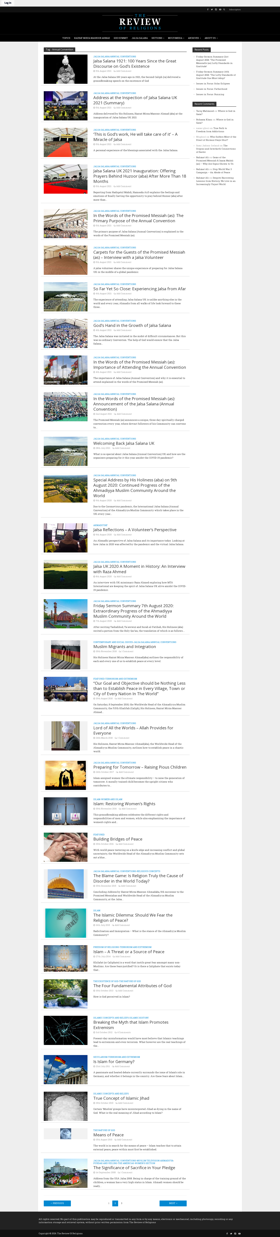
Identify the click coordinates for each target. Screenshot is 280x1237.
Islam (96, 799)
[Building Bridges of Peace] (66, 846)
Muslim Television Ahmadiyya (155, 1161)
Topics (66, 38)
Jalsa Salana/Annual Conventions (114, 57)
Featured (99, 679)
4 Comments (124, 1032)
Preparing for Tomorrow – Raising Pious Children (140, 767)
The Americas (126, 1163)
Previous (58, 1203)
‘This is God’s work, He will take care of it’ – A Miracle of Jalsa (135, 136)
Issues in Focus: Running (210, 94)
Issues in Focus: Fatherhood (211, 88)
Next (172, 1203)
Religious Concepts (148, 871)
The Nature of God (130, 981)
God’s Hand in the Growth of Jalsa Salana (132, 325)
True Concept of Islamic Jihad (121, 1098)
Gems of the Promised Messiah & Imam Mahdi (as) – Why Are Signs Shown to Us (214, 160)
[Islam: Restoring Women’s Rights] (66, 811)
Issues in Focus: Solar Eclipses (213, 83)
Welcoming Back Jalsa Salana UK (123, 443)
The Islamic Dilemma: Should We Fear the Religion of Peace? (133, 917)
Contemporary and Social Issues (113, 642)
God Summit (121, 38)
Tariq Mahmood (205, 110)
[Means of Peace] (65, 1133)
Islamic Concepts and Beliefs (111, 1018)
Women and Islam (111, 799)
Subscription (235, 9)
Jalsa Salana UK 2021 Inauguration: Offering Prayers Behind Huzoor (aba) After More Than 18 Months (139, 176)
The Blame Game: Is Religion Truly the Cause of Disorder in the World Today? (138, 878)
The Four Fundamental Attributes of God (132, 985)
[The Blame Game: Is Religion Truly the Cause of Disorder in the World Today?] (66, 883)
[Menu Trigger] (3, 3)
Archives (193, 38)
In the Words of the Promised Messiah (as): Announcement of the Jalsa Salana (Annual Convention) (134, 404)
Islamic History (139, 1018)
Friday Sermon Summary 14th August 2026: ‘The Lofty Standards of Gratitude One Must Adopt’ (216, 75)
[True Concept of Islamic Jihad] (66, 1106)
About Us (210, 38)
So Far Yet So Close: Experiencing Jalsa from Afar (139, 288)
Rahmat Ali (202, 157)
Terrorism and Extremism (121, 679)
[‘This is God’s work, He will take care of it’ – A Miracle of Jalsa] (66, 142)
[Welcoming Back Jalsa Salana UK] (66, 451)
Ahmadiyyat (100, 525)
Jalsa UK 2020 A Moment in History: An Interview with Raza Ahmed (139, 569)
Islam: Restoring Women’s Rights (124, 803)
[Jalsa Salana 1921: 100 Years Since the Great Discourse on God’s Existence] (66, 68)
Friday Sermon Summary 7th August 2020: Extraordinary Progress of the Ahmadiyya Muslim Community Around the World (133, 611)
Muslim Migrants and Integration (124, 646)
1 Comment (127, 651)
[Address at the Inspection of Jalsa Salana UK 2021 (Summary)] (66, 105)
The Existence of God (105, 981)
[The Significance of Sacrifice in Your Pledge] (66, 1173)
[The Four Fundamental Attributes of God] (66, 993)
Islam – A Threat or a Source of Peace (128, 951)
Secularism (100, 1057)
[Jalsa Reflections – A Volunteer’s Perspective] (66, 537)
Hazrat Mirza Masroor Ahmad (92, 38)
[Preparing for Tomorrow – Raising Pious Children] (65, 774)
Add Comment (123, 71)
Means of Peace (108, 1134)
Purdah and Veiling (105, 1163)
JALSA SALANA (140, 38)
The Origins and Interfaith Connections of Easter (216, 148)
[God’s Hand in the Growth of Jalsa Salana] (66, 333)
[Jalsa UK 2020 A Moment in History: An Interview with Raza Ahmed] (66, 574)
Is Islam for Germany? (113, 1061)
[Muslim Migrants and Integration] (65, 654)
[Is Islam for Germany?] (66, 1069)
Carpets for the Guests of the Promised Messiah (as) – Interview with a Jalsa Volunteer (139, 254)
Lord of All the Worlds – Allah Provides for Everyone (133, 730)
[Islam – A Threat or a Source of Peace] (66, 958)
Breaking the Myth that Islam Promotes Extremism (130, 1024)
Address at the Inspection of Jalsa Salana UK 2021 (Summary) (135, 100)
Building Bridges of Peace (117, 839)
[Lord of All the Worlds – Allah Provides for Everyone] (65, 735)
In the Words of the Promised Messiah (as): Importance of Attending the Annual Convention (139, 364)
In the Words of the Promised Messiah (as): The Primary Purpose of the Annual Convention (138, 218)
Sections (157, 38)
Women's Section (145, 1163)
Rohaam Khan (204, 119)
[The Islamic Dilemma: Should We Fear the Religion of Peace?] (65, 922)
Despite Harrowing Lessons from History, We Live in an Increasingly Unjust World (216, 181)
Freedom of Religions (106, 947)
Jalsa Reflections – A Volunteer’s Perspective (134, 529)
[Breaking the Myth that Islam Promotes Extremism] (66, 1030)
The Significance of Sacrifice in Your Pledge (134, 1167)
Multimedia (175, 38)
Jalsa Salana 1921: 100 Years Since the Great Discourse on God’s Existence (134, 63)
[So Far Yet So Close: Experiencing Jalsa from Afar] (66, 296)
